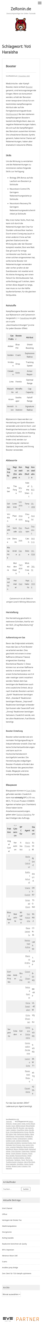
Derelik (31, 1130)
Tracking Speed (11, 1162)
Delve (26, 1130)
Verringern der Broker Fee (12, 1220)
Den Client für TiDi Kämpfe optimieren (16, 1273)
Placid (30, 1154)
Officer (4, 1214)
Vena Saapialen (27, 1006)
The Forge (28, 1160)
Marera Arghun (28, 1147)
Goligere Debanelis (22, 1141)
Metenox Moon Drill (9, 1256)
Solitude (27, 1158)
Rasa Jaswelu (27, 931)
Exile (15, 1134)
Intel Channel (7, 1208)
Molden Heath (23, 1149)
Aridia (23, 1124)
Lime (7, 1147)
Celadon (13, 1130)
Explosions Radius (23, 1134)
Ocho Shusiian (27, 1018)
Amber (31, 1122)
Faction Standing (23, 814)
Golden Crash (10, 1141)
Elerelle (31, 1132)
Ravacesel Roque (21, 1156)
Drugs (26, 1132)
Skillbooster (12, 114)
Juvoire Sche (30, 1145)
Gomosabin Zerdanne (13, 1143)
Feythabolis (29, 1136)
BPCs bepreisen (8, 1250)
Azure (13, 1126)
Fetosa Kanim (19, 1136)
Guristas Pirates (26, 1143)
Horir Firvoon (27, 846)
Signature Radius (18, 1158)
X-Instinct (24, 1166)
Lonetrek (13, 1147)
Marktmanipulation (9, 1226)
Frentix (14, 1139)
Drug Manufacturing (17, 1132)
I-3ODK (33, 584)
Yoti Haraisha (27, 917)
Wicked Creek (16, 1166)
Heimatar (9, 1145)
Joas (20, 540)
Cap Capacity (29, 1128)
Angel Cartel (17, 1124)
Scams (4, 1261)
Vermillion (20, 1164)
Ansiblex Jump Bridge (10, 1267)
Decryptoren (7, 1232)
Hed (20, 584)
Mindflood (9, 1149)
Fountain (9, 1139)
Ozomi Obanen (16, 1154)
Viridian (8, 1166)
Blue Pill (15, 1128)
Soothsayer (9, 1160)
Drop (7, 1132)
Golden (30, 1139)
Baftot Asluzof (20, 1126)
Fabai (32, 1134)
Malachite (19, 1147)
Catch (8, 1130)
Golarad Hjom (22, 1139)
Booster (11, 66)
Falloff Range (10, 1136)
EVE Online (9, 1134)
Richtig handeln (8, 1238)
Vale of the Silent (29, 1162)
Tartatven (20, 568)
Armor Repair (30, 1124)
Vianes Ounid (28, 1164)
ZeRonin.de (21, 8)
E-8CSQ (32, 489)
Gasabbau (24, 318)
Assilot (8, 1126)
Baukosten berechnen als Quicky (14, 1244)
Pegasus (32, 530)
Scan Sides (31, 790)
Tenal (23, 1160)
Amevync (9, 1124)
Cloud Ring (20, 1130)
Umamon (20, 505)
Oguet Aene (25, 1151)
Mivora (16, 1149)
